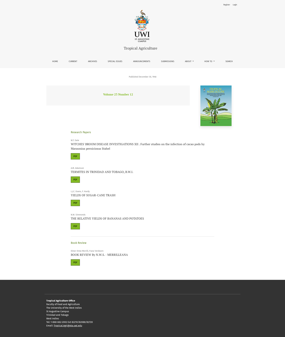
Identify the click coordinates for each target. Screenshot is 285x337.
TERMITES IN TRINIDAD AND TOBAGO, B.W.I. (102, 172)
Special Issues (115, 61)
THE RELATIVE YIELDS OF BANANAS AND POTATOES (107, 218)
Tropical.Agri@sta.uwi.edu (68, 325)
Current (73, 61)
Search (229, 61)
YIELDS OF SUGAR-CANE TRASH (93, 195)
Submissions (167, 61)
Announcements (141, 61)
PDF (75, 156)
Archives (92, 61)
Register (226, 5)
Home (55, 61)
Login (235, 5)
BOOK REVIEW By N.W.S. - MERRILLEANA (99, 255)
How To (208, 61)
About (188, 61)
